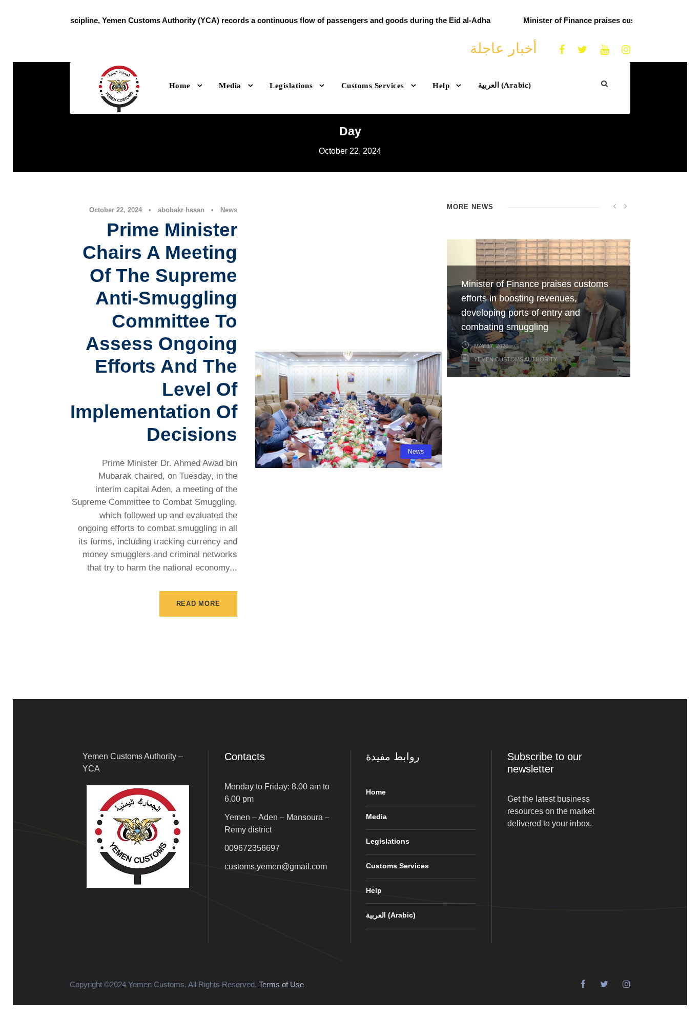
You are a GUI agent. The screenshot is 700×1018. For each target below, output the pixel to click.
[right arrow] (625, 206)
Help (441, 86)
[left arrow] (615, 206)
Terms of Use (281, 984)
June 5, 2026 (491, 483)
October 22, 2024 (115, 210)
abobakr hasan (181, 210)
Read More (198, 603)
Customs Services (372, 86)
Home (180, 86)
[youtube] (604, 49)
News (228, 210)
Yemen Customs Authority (515, 497)
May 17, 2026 (491, 346)
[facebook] (562, 49)
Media (230, 86)
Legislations (291, 86)
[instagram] (626, 49)
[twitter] (582, 49)
